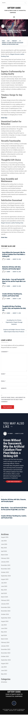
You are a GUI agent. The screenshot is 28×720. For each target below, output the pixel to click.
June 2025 (4, 586)
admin (8, 26)
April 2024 (4, 635)
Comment (4, 351)
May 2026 (4, 547)
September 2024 (6, 618)
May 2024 (4, 632)
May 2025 (4, 590)
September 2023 (6, 660)
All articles (4, 682)
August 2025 (4, 579)
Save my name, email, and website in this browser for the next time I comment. (13, 399)
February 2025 (5, 600)
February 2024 (5, 642)
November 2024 (5, 611)
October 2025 (5, 572)
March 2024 (4, 639)
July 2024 (4, 625)
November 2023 (5, 653)
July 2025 (4, 583)
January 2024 (5, 646)
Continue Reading (14, 481)
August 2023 (4, 663)
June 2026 (4, 544)
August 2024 (4, 621)
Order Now (4, 118)
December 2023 (5, 649)
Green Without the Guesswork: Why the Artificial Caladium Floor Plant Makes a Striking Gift (13, 254)
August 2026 (4, 537)
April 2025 (4, 593)
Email (3, 381)
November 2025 (5, 569)
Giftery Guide (14, 8)
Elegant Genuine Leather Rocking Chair (12, 223)
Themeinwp (20, 710)
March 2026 (4, 554)
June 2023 (4, 670)
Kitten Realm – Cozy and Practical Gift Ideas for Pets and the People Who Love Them (13, 281)
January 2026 (5, 562)
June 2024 (4, 628)
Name (3, 374)
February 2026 (5, 558)
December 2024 (5, 607)
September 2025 (6, 576)
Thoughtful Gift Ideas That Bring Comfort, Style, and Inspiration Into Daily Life (14, 308)
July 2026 (4, 540)
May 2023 (4, 674)
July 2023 (4, 667)
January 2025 (5, 604)
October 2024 (5, 614)
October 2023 (5, 656)
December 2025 (5, 565)
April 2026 (4, 551)
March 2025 (4, 597)
